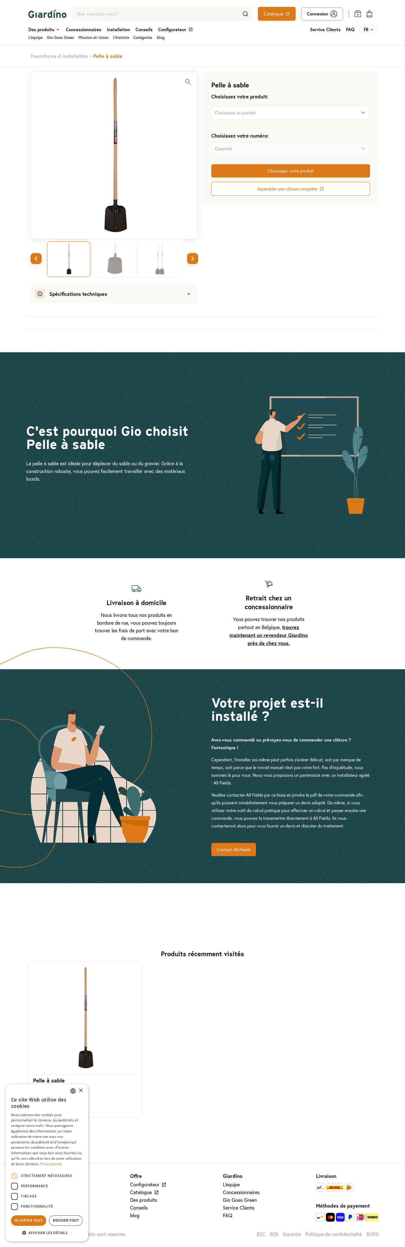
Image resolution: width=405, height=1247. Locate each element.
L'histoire (121, 37)
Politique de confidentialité (333, 1234)
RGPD (372, 1234)
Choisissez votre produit (291, 171)
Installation (118, 29)
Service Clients (325, 29)
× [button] (81, 1091)
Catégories (142, 37)
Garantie (292, 1234)
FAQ (350, 29)
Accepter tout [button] (29, 1220)
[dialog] (47, 1162)
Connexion (317, 14)
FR (366, 29)
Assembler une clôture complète (287, 189)
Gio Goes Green (60, 37)
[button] (47, 1232)
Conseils (144, 29)
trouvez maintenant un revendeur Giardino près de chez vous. (268, 635)
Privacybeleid (51, 1164)
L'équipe (35, 37)
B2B (274, 1234)
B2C (261, 1234)
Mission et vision (94, 37)
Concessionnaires (83, 29)
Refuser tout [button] (66, 1220)
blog (160, 37)
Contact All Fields (233, 849)
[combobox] (284, 112)
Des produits (143, 1200)
